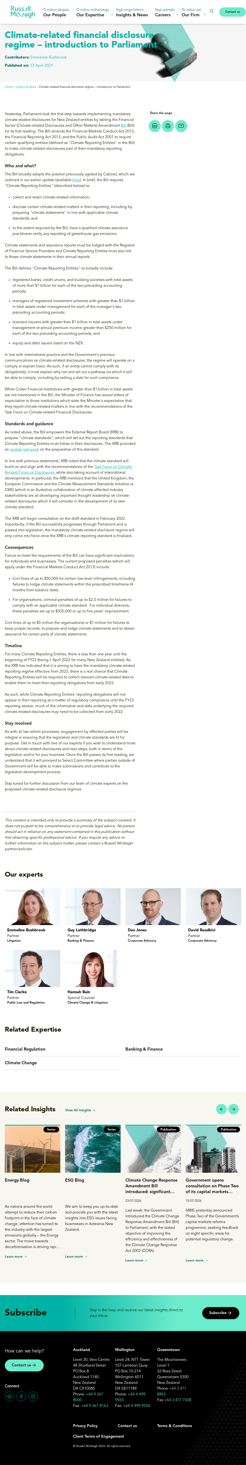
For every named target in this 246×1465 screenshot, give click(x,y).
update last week (24, 450)
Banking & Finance (144, 1049)
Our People (56, 12)
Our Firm (191, 12)
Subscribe (218, 1313)
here (76, 180)
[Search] (211, 11)
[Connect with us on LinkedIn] (9, 1396)
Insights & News (132, 12)
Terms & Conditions (174, 1426)
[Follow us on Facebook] (21, 1396)
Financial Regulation (25, 1049)
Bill (123, 126)
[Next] (233, 1109)
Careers (164, 12)
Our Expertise (92, 12)
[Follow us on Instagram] (33, 1396)
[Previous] (221, 1109)
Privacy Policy (85, 1426)
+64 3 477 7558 (177, 1400)
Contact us (232, 12)
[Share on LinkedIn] (155, 126)
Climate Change (21, 1063)
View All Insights (78, 1110)
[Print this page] (168, 126)
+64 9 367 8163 (94, 1406)
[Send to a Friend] (181, 126)
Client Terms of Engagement (98, 1437)
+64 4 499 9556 (136, 1406)
